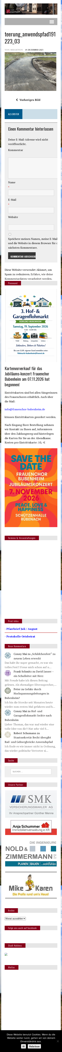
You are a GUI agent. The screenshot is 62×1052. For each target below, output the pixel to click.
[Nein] (57, 1041)
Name (11, 182)
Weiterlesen (34, 1046)
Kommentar (15, 150)
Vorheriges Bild (29, 100)
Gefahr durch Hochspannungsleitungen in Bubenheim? (27, 693)
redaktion (17, 49)
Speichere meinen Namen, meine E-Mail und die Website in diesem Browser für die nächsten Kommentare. (34, 243)
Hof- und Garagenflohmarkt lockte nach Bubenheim (28, 715)
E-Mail (12, 200)
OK (23, 1046)
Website (13, 217)
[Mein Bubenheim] (31, 9)
